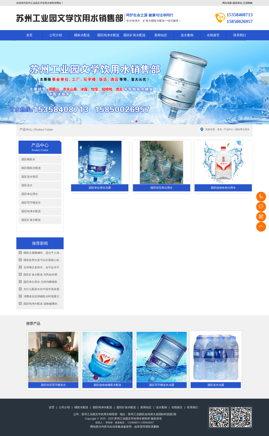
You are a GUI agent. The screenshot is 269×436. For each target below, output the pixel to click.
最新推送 (237, 3)
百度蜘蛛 (248, 3)
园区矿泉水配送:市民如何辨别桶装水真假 (42, 274)
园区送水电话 (29, 176)
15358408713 (261, 197)
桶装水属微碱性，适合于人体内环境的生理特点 (42, 252)
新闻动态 (160, 35)
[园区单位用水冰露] (99, 162)
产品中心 (228, 129)
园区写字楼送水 (31, 202)
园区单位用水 (242, 129)
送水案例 (187, 35)
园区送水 (26, 185)
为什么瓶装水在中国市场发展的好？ (42, 289)
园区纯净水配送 (108, 35)
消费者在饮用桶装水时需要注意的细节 (42, 296)
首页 (29, 35)
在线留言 (213, 35)
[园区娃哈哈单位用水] (223, 162)
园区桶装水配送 (31, 168)
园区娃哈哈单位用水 (223, 187)
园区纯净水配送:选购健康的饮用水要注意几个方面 (42, 303)
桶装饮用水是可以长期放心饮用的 (42, 260)
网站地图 (227, 3)
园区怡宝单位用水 (161, 187)
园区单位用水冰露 (100, 187)
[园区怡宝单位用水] (161, 162)
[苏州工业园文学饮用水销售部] (69, 18)
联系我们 (239, 35)
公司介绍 (55, 35)
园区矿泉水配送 (134, 35)
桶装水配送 (82, 35)
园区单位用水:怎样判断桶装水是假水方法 (42, 281)
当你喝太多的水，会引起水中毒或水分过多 (42, 267)
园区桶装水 (28, 159)
